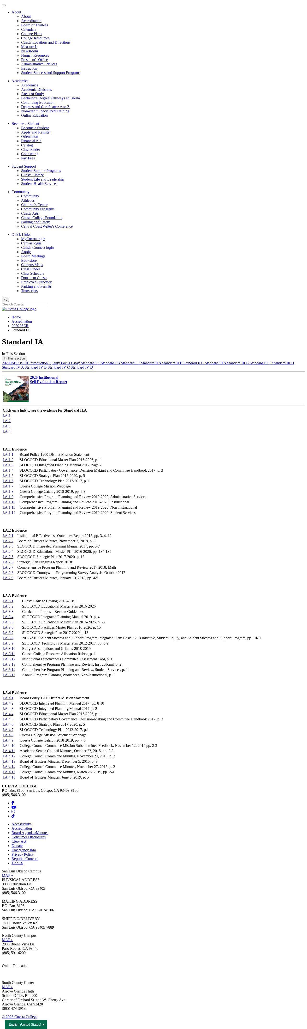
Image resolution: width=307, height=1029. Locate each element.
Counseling (29, 154)
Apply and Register (36, 132)
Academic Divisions (36, 89)
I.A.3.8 (8, 638)
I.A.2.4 (8, 551)
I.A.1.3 (8, 465)
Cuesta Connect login (37, 247)
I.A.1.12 (9, 513)
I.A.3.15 (9, 675)
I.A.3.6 (8, 627)
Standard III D (283, 363)
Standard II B (172, 363)
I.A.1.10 (9, 502)
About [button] (16, 12)
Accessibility (21, 824)
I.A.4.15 (9, 772)
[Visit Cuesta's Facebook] (13, 803)
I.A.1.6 (8, 481)
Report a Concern (25, 859)
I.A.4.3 (8, 708)
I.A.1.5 (8, 476)
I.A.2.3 (8, 546)
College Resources (35, 38)
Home (16, 317)
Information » (12, 970)
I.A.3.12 (9, 659)
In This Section (14, 358)
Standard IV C (59, 367)
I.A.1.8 (8, 491)
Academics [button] (20, 81)
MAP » (7, 875)
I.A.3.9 (8, 643)
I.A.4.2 (8, 703)
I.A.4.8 (8, 735)
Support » (9, 974)
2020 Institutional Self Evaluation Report (48, 379)
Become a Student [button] (25, 124)
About (26, 16)
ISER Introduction (34, 363)
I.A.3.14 (9, 670)
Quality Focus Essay (65, 363)
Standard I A (91, 363)
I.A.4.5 (8, 719)
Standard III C (261, 363)
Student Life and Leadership (42, 179)
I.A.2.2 (8, 541)
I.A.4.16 (9, 777)
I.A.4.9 (8, 740)
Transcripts (29, 291)
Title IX (17, 863)
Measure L (29, 47)
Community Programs (37, 209)
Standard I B (111, 363)
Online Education (34, 115)
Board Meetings (33, 256)
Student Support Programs (41, 171)
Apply (26, 252)
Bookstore (29, 260)
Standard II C (194, 363)
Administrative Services (39, 64)
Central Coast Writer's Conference (47, 226)
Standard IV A (13, 367)
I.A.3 (7, 426)
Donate (17, 846)
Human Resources (35, 55)
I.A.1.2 (8, 460)
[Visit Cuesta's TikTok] (13, 816)
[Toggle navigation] (4, 5)
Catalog (27, 145)
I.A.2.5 (8, 557)
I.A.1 (7, 416)
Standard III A (216, 363)
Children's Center (34, 205)
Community (30, 196)
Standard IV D (82, 367)
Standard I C (131, 363)
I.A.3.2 (8, 606)
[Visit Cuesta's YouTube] (14, 807)
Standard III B (238, 363)
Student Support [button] (24, 166)
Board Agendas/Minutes (30, 833)
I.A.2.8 (8, 573)
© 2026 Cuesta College (19, 1017)
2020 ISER (20, 326)
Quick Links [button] (21, 234)
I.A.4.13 (9, 761)
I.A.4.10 (9, 745)
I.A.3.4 (8, 617)
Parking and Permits (36, 286)
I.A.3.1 (8, 601)
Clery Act (19, 841)
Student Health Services (39, 184)
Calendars (28, 29)
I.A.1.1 (8, 454)
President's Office (34, 60)
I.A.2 (7, 421)
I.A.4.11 (9, 751)
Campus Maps (32, 265)
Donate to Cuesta (34, 278)
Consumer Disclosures (29, 837)
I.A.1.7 (8, 486)
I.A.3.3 (8, 611)
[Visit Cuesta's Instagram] (13, 812)
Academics (29, 85)
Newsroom (29, 51)
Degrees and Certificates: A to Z (45, 107)
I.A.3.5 (8, 622)
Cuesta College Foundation (41, 218)
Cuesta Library (32, 175)
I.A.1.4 (8, 470)
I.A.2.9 (8, 578)
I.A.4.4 (8, 714)
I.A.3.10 (9, 648)
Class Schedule (32, 273)
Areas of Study (32, 94)
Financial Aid (31, 141)
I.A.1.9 (8, 497)
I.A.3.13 (9, 664)
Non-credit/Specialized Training (45, 111)
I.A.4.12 (9, 756)
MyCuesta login (33, 239)
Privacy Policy (23, 854)
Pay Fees (28, 158)
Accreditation (31, 21)
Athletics (28, 200)
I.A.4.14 (9, 767)
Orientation (29, 136)
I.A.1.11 (9, 507)
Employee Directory (36, 282)
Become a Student (35, 128)
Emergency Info (24, 850)
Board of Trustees (34, 25)
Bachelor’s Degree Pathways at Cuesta (50, 98)
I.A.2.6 (8, 562)
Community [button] (21, 192)
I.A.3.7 (8, 633)
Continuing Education (37, 102)
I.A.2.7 (8, 567)
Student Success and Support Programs (50, 73)
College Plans (31, 34)
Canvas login (31, 243)
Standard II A (151, 363)
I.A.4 (7, 431)
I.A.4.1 (8, 698)
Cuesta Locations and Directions (45, 42)
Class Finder (30, 149)
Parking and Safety (35, 222)
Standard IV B (36, 367)
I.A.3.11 (9, 654)
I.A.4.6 (8, 724)
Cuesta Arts (30, 213)
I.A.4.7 (8, 730)
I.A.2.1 (8, 536)
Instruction (29, 68)
